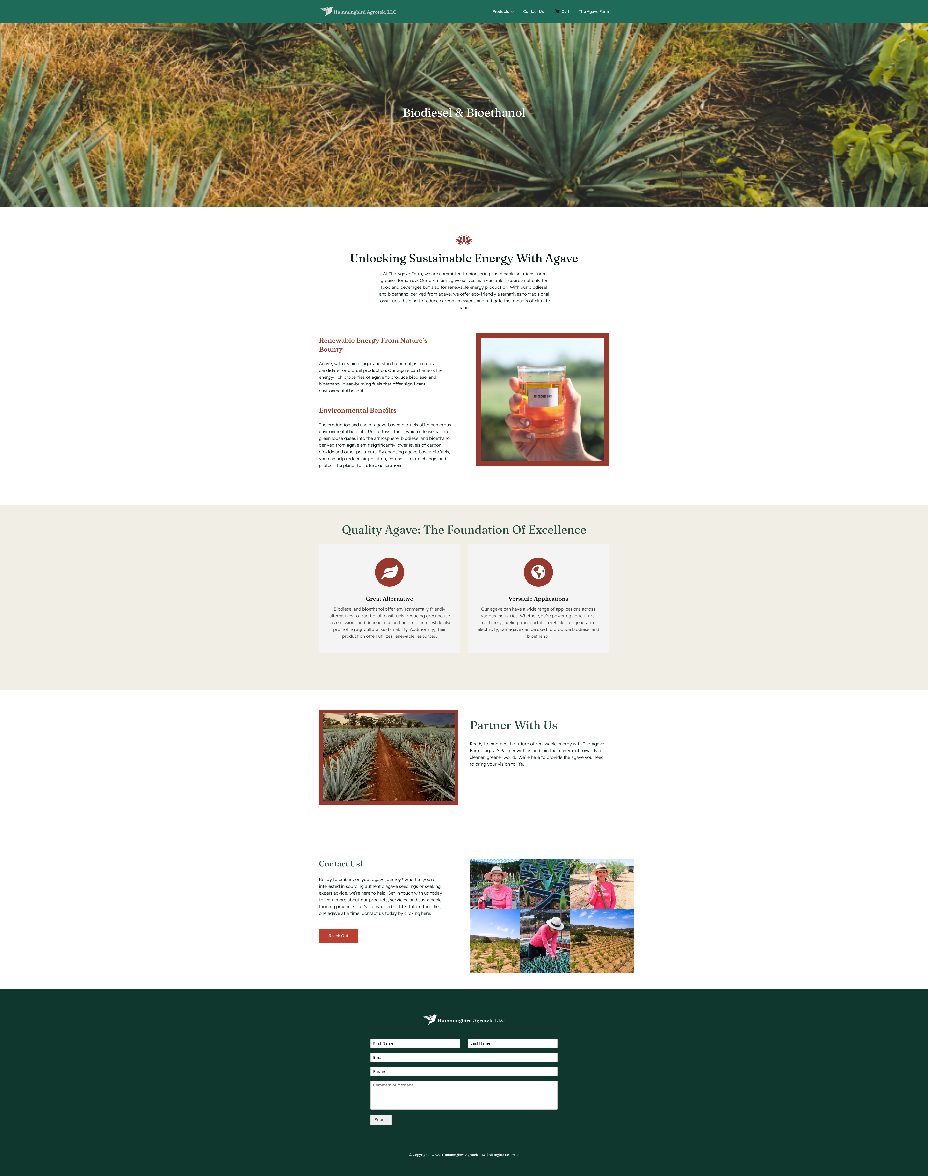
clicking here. (417, 913)
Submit (381, 1119)
